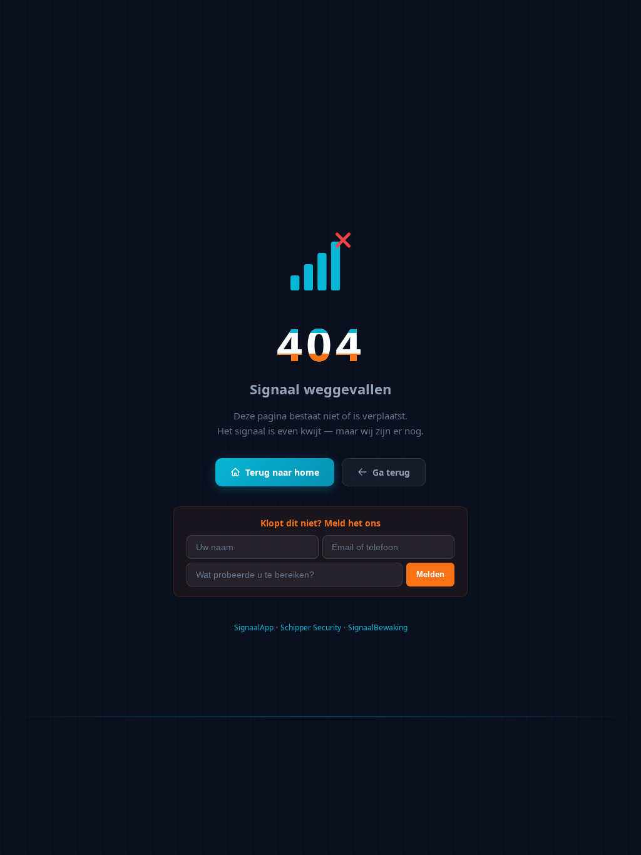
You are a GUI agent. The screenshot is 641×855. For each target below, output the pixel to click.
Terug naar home (282, 472)
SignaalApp (254, 627)
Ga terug (391, 472)
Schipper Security (310, 627)
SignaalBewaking (378, 627)
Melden (430, 574)
